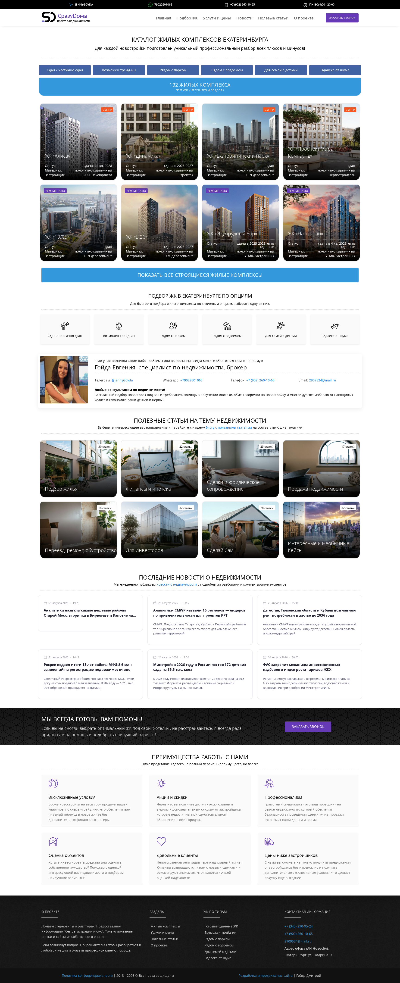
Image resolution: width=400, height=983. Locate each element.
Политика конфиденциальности (87, 975)
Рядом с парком (217, 939)
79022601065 (163, 4)
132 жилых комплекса (200, 86)
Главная (163, 18)
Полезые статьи (273, 18)
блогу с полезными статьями (229, 427)
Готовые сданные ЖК (221, 926)
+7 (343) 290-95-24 (298, 926)
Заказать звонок (342, 18)
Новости (244, 18)
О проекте (304, 18)
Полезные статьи (164, 939)
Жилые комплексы (165, 926)
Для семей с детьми (220, 951)
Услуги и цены (217, 18)
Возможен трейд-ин (220, 932)
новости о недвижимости (176, 584)
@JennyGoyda (122, 380)
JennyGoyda (84, 4)
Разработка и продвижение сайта (266, 975)
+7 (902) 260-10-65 (242, 4)
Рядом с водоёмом (219, 945)
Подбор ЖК (187, 18)
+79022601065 (191, 380)
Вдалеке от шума (218, 958)
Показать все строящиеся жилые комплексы (200, 275)
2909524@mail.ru (322, 380)
